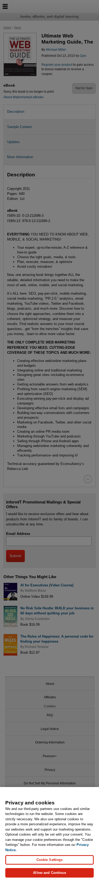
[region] (49, 834)
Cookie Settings (49, 860)
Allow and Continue (49, 873)
